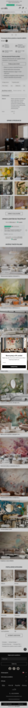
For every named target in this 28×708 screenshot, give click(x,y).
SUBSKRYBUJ (14, 366)
